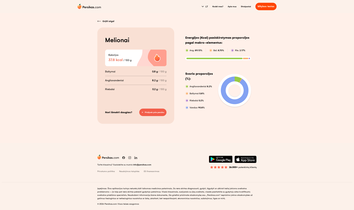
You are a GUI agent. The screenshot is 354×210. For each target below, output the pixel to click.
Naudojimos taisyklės (129, 171)
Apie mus (232, 6)
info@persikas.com (142, 164)
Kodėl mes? (217, 6)
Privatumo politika (106, 171)
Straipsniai (246, 6)
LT (206, 6)
